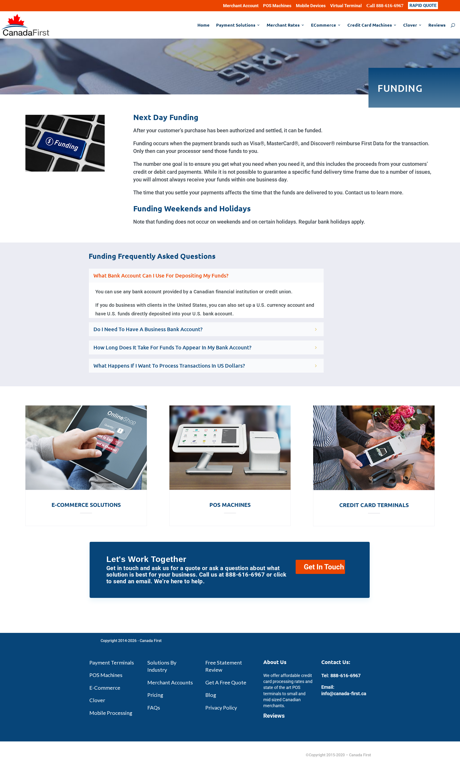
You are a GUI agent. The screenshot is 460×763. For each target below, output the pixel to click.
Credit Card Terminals (374, 505)
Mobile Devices (311, 6)
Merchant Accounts (170, 682)
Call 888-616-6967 (384, 5)
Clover (410, 25)
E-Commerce (104, 687)
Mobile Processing (110, 713)
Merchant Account (241, 6)
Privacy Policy (221, 707)
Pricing (155, 695)
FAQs (153, 707)
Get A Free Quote (225, 682)
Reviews (437, 25)
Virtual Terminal (346, 6)
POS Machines (277, 6)
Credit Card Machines (369, 25)
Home (203, 25)
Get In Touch (324, 567)
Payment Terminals (111, 662)
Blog (210, 695)
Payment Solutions (235, 25)
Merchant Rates (283, 25)
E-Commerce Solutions (86, 504)
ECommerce (323, 25)
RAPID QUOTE (423, 5)
